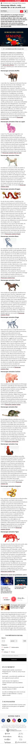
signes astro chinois (8, 65)
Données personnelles (6, 726)
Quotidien (6, 647)
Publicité (17, 725)
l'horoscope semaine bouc (8, 278)
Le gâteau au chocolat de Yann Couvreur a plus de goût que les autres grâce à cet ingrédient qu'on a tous (14, 706)
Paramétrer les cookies (16, 726)
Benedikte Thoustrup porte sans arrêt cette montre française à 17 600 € (13, 688)
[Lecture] (13, 599)
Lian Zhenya (4, 11)
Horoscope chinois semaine (19, 3)
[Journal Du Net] (20, 734)
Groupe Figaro (12, 727)
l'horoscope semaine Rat (11, 441)
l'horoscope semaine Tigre (8, 571)
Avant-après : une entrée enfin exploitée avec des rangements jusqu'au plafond (13, 677)
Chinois (13, 652)
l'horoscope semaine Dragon (12, 234)
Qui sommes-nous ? (7, 725)
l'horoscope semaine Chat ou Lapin (11, 153)
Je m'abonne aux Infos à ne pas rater (15, 49)
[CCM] (7, 734)
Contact (13, 725)
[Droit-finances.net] (20, 737)
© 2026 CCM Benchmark (21, 727)
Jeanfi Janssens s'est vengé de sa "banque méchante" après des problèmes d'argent (12, 682)
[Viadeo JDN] (20, 739)
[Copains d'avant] (7, 739)
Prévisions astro (7, 3)
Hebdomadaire (15, 647)
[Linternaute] (7, 736)
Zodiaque (6, 652)
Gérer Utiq (24, 726)
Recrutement (22, 725)
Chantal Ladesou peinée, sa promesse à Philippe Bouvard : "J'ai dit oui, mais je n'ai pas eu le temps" (13, 671)
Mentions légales (5, 727)
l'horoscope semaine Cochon (12, 404)
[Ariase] (7, 742)
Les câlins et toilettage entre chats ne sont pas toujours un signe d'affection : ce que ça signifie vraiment (13, 693)
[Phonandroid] (20, 742)
